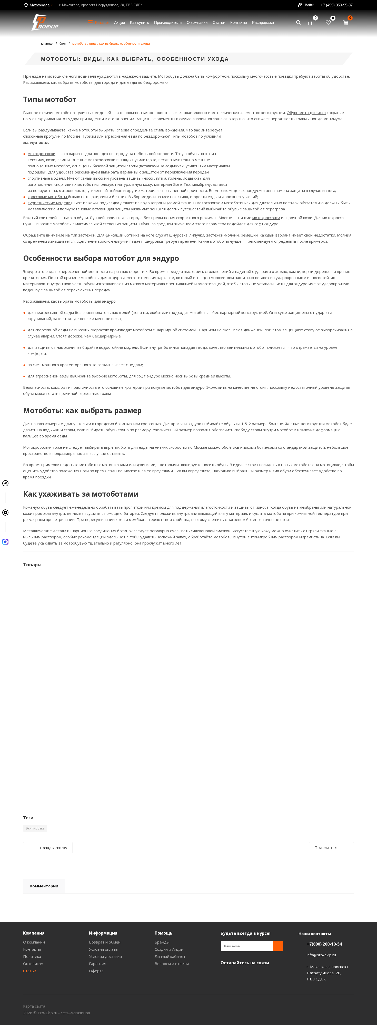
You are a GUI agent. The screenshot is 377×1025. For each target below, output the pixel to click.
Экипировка (35, 828)
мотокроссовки (41, 153)
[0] (313, 22)
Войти (309, 5)
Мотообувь (168, 76)
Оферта (96, 970)
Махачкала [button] (39, 5)
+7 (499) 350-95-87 (337, 5)
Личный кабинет (170, 956)
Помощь (164, 933)
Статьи (29, 970)
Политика (32, 956)
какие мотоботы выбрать (91, 129)
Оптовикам (33, 963)
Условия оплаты (103, 949)
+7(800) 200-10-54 (324, 944)
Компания (34, 933)
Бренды (162, 942)
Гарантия (97, 963)
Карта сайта (34, 1006)
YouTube (226, 975)
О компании (34, 942)
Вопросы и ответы (172, 963)
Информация (103, 933)
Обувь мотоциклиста (306, 112)
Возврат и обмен (105, 942)
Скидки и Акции (169, 949)
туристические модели (49, 202)
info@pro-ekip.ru (321, 954)
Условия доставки (105, 956)
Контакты (32, 949)
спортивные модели (46, 178)
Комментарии (44, 885)
